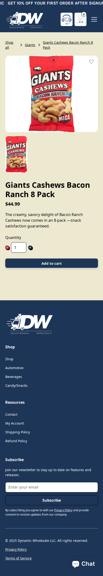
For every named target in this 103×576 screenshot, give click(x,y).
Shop (9, 359)
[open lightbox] (16, 154)
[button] (80, 19)
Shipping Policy (17, 432)
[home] (24, 19)
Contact (11, 414)
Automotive (14, 368)
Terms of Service (18, 558)
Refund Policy (16, 441)
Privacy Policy (16, 549)
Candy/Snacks (16, 385)
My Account (14, 423)
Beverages (13, 376)
